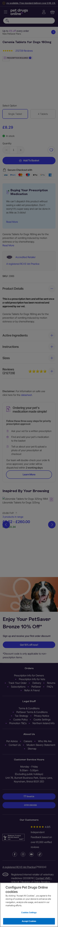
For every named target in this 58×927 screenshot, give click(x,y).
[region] (29, 905)
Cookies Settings (29, 912)
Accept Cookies (29, 921)
